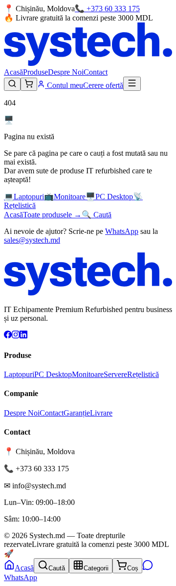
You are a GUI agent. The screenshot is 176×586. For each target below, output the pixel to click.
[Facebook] (8, 336)
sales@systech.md (32, 240)
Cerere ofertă (103, 85)
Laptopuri (19, 374)
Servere (115, 374)
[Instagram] (16, 336)
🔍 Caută (96, 214)
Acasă (13, 72)
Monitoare (88, 374)
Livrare (101, 413)
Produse (35, 72)
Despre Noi (66, 72)
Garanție (77, 413)
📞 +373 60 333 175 (107, 8)
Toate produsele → (52, 214)
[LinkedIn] (23, 336)
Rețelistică (143, 374)
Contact (96, 72)
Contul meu (64, 85)
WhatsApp (121, 231)
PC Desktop (53, 374)
